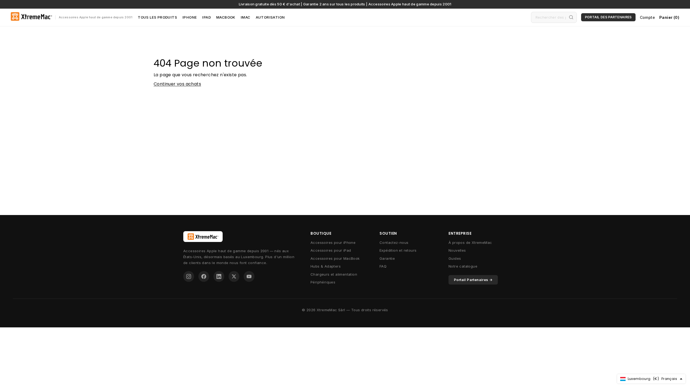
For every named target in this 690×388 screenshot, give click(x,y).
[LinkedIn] (218, 276)
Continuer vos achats (177, 84)
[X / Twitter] (234, 276)
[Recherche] (571, 17)
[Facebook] (203, 276)
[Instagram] (188, 276)
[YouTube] (249, 276)
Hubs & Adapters (325, 266)
